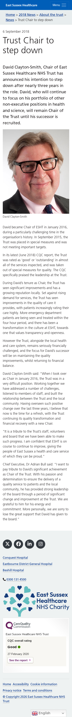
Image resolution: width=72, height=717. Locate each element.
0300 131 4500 (16, 579)
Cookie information (43, 684)
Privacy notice (12, 690)
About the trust (51, 15)
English (44, 713)
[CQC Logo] (18, 628)
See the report (18, 660)
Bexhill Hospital (13, 570)
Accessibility (21, 684)
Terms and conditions (37, 690)
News (10, 20)
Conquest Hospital (15, 557)
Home (7, 684)
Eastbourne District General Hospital (27, 564)
